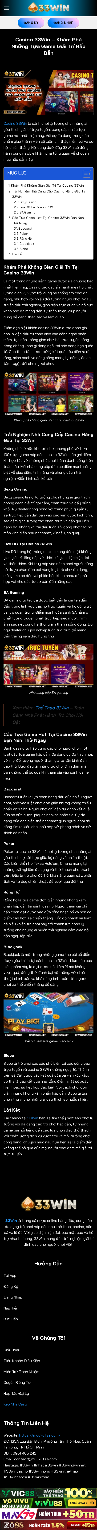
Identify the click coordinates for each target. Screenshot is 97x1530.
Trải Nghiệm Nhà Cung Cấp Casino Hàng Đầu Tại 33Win (49, 194)
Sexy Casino (27, 202)
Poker (24, 233)
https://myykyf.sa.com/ (40, 1435)
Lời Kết (17, 254)
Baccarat (25, 228)
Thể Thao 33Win (52, 708)
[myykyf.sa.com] (48, 8)
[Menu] (6, 8)
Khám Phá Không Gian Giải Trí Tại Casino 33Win (47, 185)
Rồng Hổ (26, 238)
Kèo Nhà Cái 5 (15, 1404)
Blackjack (27, 244)
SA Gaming (27, 212)
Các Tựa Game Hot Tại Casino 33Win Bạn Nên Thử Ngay (48, 220)
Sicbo (24, 249)
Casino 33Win (15, 123)
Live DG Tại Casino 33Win (37, 207)
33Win (32, 1118)
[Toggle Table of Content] (84, 174)
